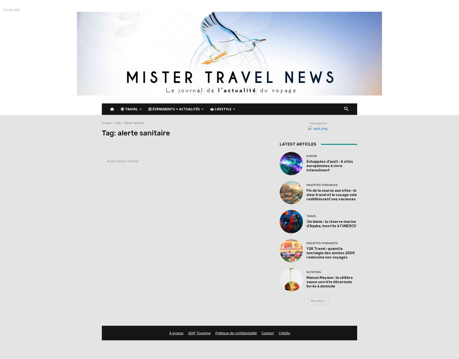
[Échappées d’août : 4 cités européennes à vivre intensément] (291, 163)
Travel (311, 216)
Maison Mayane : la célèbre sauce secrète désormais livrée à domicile (329, 281)
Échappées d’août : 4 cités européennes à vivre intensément (329, 165)
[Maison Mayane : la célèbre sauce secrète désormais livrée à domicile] (291, 279)
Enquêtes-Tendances (322, 185)
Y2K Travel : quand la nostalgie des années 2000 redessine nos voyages (330, 253)
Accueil (106, 123)
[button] (346, 109)
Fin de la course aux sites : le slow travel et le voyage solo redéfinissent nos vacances (331, 194)
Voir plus (317, 301)
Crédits (284, 333)
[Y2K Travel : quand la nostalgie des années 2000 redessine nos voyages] (291, 250)
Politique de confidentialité (236, 333)
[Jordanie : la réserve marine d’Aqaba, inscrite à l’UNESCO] (291, 221)
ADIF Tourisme (199, 333)
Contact (268, 333)
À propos (176, 333)
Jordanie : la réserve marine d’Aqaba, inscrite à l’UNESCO (331, 223)
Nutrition (313, 272)
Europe (311, 156)
